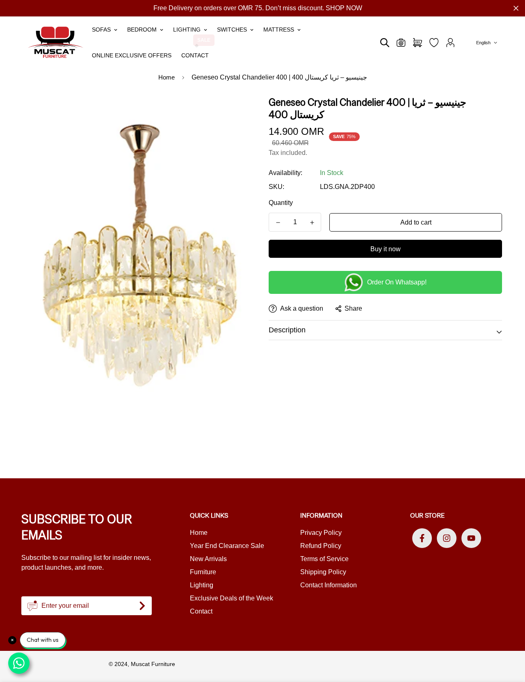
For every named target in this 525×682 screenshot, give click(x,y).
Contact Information (328, 585)
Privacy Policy (321, 532)
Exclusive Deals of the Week (231, 598)
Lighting (187, 29)
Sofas (101, 29)
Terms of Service (324, 558)
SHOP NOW (344, 8)
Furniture (203, 571)
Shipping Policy (323, 571)
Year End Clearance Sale (227, 545)
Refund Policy (320, 545)
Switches (232, 29)
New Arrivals (208, 558)
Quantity (281, 202)
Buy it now (385, 249)
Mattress (278, 29)
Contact (195, 55)
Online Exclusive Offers (131, 55)
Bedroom (142, 29)
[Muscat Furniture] (55, 42)
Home (166, 77)
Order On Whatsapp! (397, 282)
